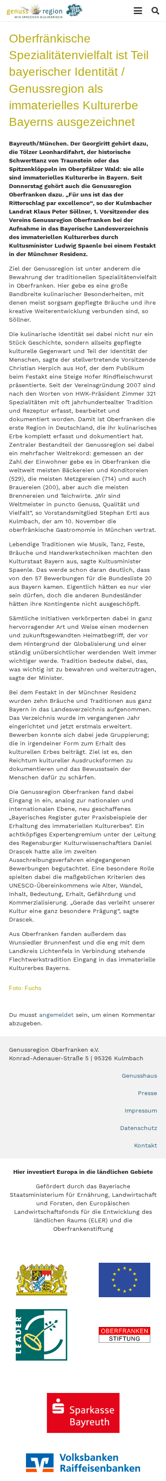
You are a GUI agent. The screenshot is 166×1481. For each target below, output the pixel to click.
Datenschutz (138, 1127)
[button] (138, 10)
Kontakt (145, 1145)
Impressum (141, 1110)
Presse (147, 1093)
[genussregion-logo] (44, 10)
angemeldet (56, 1014)
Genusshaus (139, 1075)
